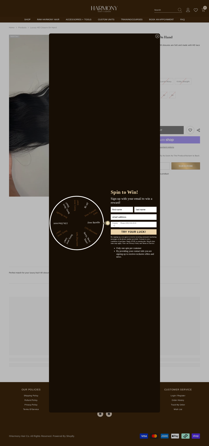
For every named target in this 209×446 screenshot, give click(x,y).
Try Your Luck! (133, 231)
